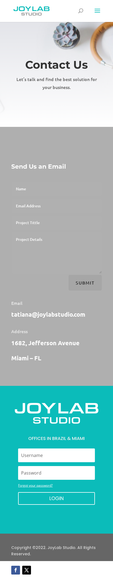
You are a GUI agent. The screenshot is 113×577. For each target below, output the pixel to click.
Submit (85, 282)
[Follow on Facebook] (15, 570)
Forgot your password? (35, 485)
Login (56, 498)
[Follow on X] (26, 570)
